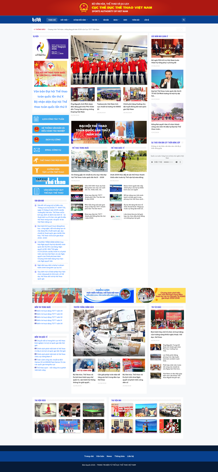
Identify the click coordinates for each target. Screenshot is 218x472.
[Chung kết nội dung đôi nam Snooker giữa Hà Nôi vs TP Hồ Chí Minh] (93, 404)
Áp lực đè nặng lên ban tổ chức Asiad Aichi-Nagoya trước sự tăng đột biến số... (134, 207)
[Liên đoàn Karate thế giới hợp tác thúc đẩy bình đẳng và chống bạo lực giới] (116, 216)
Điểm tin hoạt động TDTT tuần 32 (49, 317)
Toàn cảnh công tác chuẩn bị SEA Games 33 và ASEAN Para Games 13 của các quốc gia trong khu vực (50, 362)
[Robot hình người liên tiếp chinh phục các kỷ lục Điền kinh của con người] (116, 188)
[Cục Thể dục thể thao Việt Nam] (36, 20)
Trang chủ (89, 456)
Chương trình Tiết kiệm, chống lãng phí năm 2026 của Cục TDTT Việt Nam (73, 29)
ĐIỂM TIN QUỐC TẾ (41, 337)
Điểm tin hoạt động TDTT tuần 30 (50, 324)
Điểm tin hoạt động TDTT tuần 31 (49, 320)
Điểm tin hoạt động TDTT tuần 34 (50, 311)
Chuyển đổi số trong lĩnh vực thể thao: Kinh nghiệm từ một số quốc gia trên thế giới (50, 343)
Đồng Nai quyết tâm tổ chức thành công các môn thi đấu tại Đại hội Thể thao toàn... (166, 126)
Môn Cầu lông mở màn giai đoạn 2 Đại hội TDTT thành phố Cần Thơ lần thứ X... (95, 207)
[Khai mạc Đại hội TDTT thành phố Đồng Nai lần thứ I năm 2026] (77, 216)
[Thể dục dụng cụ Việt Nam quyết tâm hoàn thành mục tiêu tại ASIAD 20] (109, 60)
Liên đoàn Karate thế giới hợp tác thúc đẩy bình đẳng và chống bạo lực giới (134, 216)
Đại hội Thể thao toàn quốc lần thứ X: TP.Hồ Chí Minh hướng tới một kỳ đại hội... (166, 93)
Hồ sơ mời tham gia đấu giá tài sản (47, 29)
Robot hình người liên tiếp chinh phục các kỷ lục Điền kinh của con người (134, 188)
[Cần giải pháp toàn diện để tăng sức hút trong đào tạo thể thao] (109, 365)
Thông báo (119, 456)
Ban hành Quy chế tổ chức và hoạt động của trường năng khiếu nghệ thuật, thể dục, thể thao (167, 334)
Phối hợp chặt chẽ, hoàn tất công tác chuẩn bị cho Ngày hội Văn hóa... (172, 367)
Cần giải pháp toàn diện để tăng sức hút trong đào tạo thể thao (109, 377)
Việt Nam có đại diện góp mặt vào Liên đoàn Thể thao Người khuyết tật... (172, 375)
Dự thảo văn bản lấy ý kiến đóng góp (165, 142)
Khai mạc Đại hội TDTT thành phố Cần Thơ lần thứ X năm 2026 (95, 197)
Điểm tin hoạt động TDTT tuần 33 (49, 314)
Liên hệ (130, 456)
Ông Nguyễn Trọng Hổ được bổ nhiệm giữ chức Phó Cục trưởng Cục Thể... (172, 348)
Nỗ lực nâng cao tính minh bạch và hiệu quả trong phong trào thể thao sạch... (134, 197)
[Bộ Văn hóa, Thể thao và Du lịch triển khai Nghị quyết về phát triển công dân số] (134, 365)
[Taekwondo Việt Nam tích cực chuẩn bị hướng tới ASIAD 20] (109, 94)
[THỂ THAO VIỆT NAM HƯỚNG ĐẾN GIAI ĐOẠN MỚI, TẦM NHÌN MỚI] (45, 404)
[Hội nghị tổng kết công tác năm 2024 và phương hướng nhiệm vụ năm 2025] (93, 420)
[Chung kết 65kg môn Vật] (69, 420)
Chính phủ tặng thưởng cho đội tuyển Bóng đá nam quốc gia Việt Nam (134, 106)
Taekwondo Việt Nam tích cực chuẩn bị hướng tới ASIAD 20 (109, 106)
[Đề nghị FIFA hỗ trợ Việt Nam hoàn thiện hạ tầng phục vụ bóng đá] (167, 39)
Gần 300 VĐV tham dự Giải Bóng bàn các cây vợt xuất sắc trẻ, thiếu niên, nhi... (95, 188)
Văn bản (100, 456)
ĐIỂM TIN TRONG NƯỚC (43, 307)
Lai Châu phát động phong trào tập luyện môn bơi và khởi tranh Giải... (171, 358)
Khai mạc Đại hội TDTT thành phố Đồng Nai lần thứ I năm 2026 (95, 216)
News (109, 456)
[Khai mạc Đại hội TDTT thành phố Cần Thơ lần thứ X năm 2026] (77, 197)
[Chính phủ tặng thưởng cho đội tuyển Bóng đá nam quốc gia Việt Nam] (135, 94)
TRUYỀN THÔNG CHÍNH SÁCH (84, 307)
